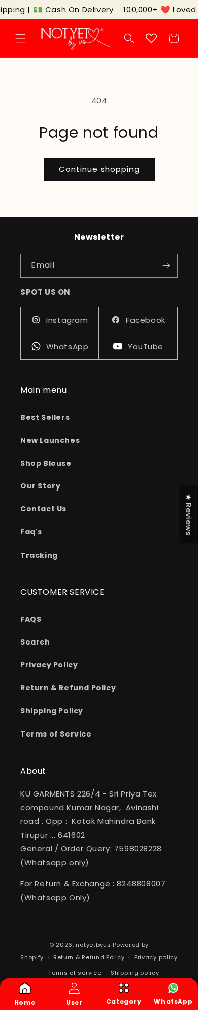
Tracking (39, 555)
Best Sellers (45, 417)
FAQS (30, 619)
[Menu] (20, 38)
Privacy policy (156, 957)
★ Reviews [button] (188, 514)
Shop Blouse (46, 463)
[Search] (129, 38)
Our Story (40, 486)
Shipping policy (135, 973)
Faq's (31, 532)
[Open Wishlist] (151, 38)
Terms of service (74, 973)
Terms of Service (56, 734)
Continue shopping (99, 169)
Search (35, 642)
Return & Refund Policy (68, 688)
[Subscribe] (166, 266)
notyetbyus (93, 945)
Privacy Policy (49, 665)
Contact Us (43, 509)
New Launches (50, 440)
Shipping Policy (51, 711)
